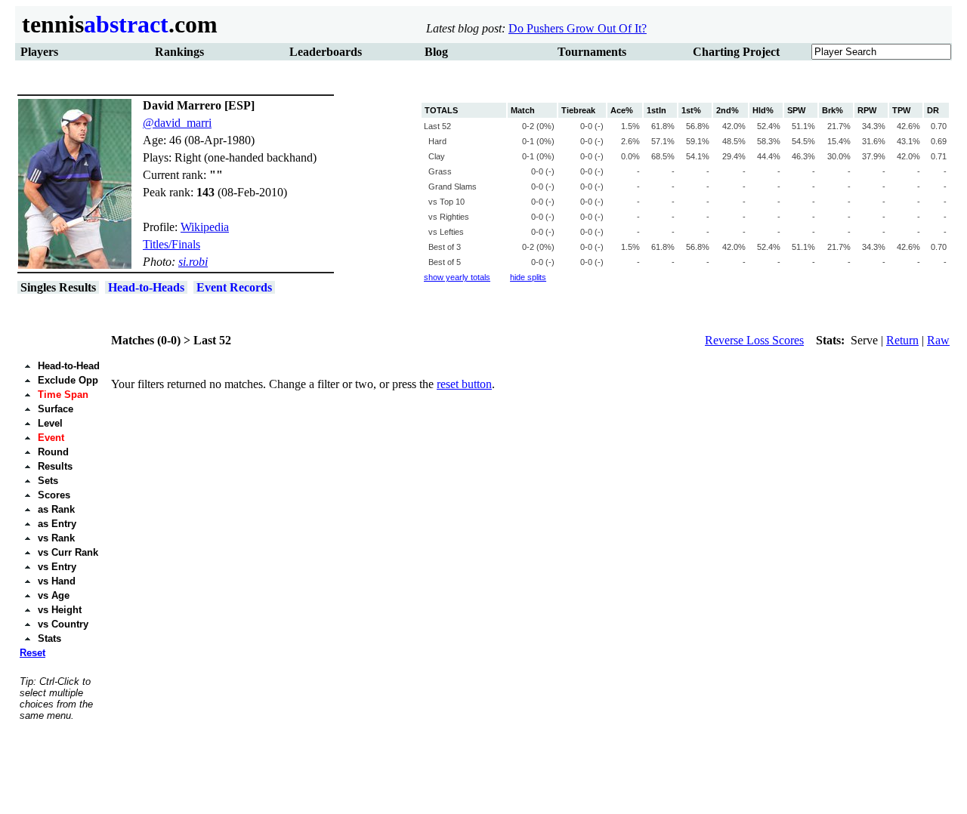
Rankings (179, 51)
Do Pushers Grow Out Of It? (577, 28)
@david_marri (177, 122)
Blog (436, 51)
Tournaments (592, 51)
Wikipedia (205, 226)
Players (39, 51)
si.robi (193, 261)
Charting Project (736, 51)
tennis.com (117, 24)
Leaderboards (325, 51)
